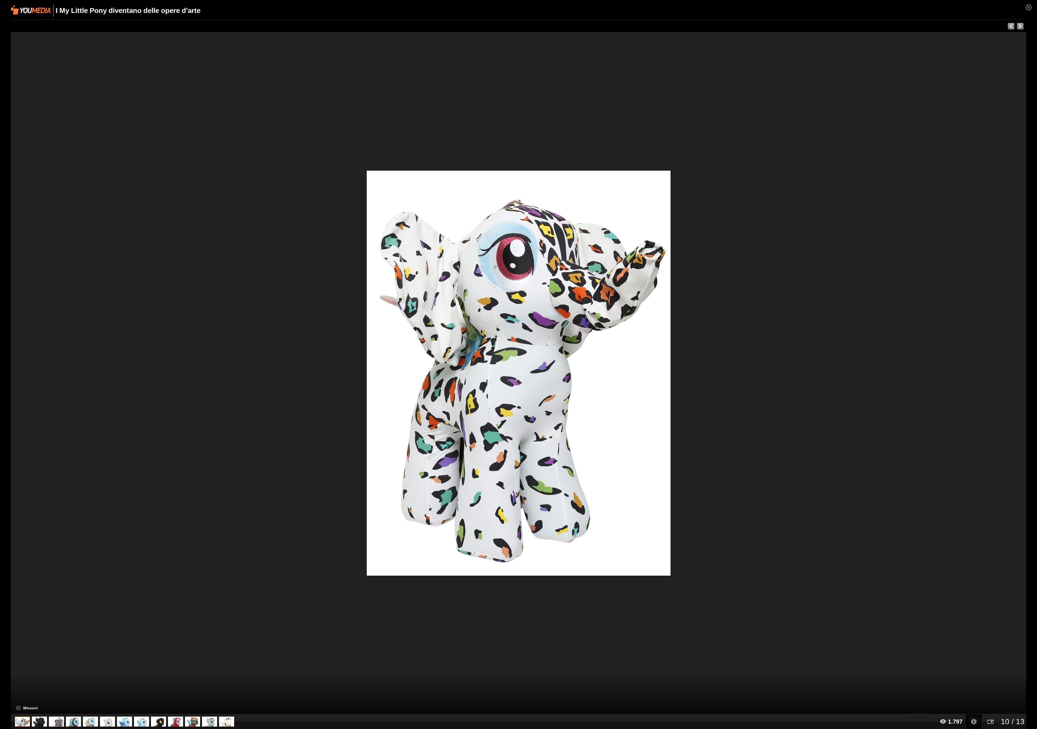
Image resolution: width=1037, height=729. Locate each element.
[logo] (30, 10)
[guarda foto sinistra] (112, 373)
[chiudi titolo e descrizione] (18, 708)
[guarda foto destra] (620, 373)
